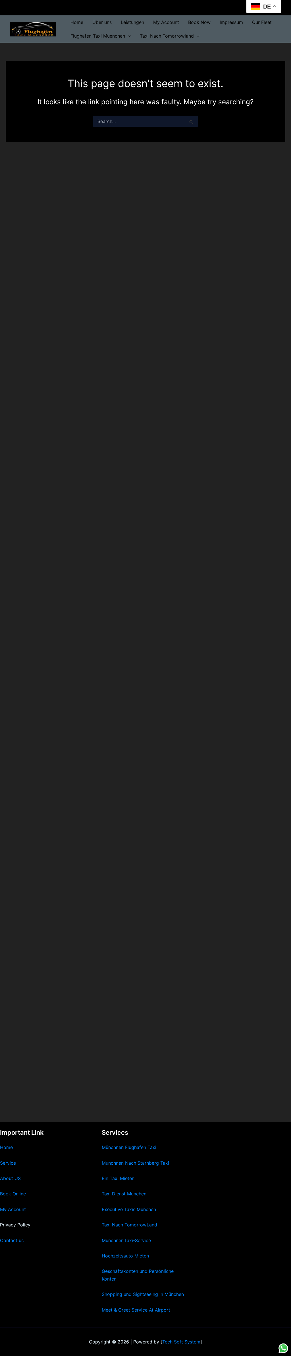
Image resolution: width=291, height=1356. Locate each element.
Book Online (13, 1194)
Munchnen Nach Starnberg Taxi (135, 1163)
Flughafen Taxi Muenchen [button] (97, 36)
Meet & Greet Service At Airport (136, 1310)
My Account (166, 22)
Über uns (102, 22)
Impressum (231, 22)
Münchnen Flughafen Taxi (129, 1147)
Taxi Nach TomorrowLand (129, 1225)
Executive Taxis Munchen (129, 1209)
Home (76, 22)
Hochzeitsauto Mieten (125, 1256)
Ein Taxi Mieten (118, 1178)
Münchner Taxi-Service (126, 1240)
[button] (128, 36)
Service (8, 1163)
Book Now (199, 22)
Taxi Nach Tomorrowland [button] (167, 36)
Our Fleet (262, 22)
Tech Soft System (181, 1342)
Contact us (12, 1240)
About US (10, 1178)
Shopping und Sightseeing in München (143, 1294)
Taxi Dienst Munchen (124, 1194)
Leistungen (132, 22)
